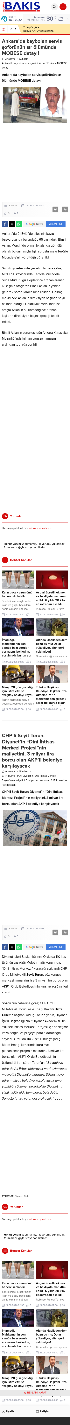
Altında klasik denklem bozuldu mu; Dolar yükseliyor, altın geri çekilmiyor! (51, 646)
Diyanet (19, 1196)
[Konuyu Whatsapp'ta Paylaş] (19, 224)
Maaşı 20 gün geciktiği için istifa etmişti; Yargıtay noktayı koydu (17, 691)
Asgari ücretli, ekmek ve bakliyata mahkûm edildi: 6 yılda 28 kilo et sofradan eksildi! (51, 598)
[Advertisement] (35, 163)
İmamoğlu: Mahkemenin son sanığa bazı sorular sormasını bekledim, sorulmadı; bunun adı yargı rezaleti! (16, 649)
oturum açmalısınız (40, 528)
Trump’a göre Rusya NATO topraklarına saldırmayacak (38, 31)
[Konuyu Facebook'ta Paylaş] (5, 224)
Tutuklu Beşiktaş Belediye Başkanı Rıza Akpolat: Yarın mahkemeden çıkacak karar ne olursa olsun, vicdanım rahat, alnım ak (51, 698)
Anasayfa (10, 58)
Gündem (23, 58)
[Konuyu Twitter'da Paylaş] (12, 224)
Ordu (26, 1196)
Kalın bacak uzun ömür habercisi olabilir (18, 594)
